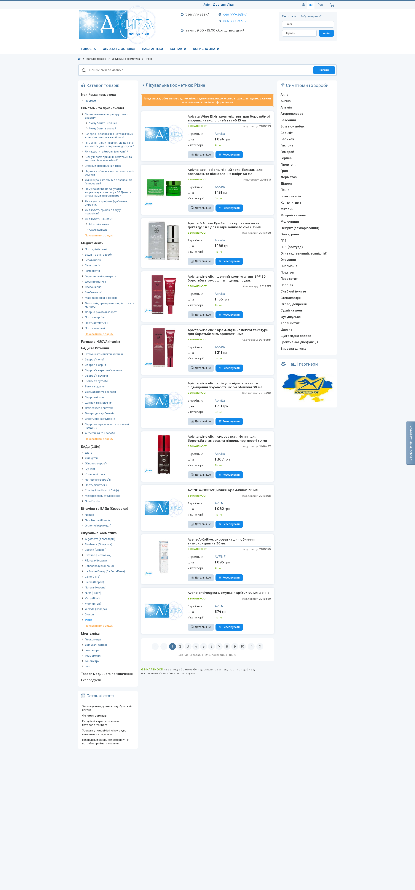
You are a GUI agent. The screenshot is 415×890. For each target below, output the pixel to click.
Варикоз (287, 139)
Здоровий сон (94, 397)
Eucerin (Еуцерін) (95, 549)
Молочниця (290, 221)
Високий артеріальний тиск (103, 165)
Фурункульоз (291, 317)
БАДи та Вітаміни (95, 348)
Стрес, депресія (294, 304)
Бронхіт (287, 133)
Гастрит (287, 145)
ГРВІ (284, 241)
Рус (320, 4)
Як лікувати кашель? (99, 218)
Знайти (324, 70)
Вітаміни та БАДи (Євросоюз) (104, 509)
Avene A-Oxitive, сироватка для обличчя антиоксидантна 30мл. (221, 541)
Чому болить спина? (102, 128)
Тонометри (92, 661)
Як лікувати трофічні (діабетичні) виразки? (107, 203)
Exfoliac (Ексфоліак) (98, 555)
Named (89, 514)
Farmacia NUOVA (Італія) (100, 342)
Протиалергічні (95, 317)
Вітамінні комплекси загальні (104, 354)
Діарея (286, 184)
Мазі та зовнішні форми (101, 297)
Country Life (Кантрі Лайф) (102, 490)
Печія (285, 190)
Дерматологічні (95, 281)
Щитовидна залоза (296, 336)
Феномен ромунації (94, 715)
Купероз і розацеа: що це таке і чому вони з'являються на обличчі (109, 135)
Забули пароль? (311, 16)
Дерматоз (289, 177)
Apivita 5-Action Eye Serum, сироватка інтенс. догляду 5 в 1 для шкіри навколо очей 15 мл (225, 225)
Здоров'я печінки (96, 375)
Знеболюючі (93, 292)
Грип (284, 171)
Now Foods (92, 501)
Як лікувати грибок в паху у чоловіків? (103, 211)
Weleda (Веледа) (96, 609)
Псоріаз (287, 285)
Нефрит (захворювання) (300, 228)
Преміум (90, 100)
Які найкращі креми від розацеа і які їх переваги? (108, 181)
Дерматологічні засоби (100, 391)
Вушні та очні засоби (98, 254)
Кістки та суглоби (96, 381)
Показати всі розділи (99, 235)
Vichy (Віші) (92, 598)
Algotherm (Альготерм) (100, 539)
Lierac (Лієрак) (94, 582)
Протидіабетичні (96, 249)
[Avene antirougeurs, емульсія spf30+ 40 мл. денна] (163, 610)
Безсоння (288, 120)
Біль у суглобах (293, 126)
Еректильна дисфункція (299, 342)
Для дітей (91, 458)
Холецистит (290, 323)
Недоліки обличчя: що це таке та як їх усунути (109, 173)
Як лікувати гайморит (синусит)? (106, 151)
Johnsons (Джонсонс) (99, 566)
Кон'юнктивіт (291, 202)
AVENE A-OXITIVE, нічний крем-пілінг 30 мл (223, 490)
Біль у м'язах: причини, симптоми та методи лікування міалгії (108, 158)
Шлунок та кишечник (98, 402)
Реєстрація (289, 16)
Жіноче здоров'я (96, 463)
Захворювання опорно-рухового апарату (107, 116)
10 (242, 646)
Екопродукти (91, 680)
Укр (310, 4)
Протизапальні (95, 328)
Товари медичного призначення (107, 674)
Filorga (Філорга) (96, 560)
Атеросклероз (292, 114)
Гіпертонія (289, 165)
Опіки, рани (290, 234)
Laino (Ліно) (92, 576)
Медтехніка (90, 633)
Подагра (287, 272)
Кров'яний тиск (95, 474)
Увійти (326, 33)
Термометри (93, 655)
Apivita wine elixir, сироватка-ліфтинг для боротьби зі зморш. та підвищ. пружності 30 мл (227, 438)
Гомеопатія (92, 270)
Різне (88, 619)
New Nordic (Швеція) (98, 520)
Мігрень (287, 209)
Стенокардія (291, 298)
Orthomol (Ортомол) (98, 525)
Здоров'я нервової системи (103, 370)
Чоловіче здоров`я (98, 479)
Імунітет (90, 468)
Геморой (287, 152)
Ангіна (286, 101)
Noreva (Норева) (96, 587)
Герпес (286, 158)
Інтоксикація (291, 196)
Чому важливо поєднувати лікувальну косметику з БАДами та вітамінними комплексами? (108, 192)
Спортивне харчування (100, 418)
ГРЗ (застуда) (292, 247)
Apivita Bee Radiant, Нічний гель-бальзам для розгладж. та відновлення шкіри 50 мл (225, 172)
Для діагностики (96, 644)
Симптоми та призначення (102, 108)
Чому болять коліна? (103, 123)
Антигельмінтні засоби (100, 433)
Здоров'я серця (95, 364)
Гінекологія (92, 265)
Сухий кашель (98, 229)
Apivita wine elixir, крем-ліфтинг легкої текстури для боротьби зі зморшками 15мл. (228, 332)
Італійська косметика (98, 95)
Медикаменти (92, 243)
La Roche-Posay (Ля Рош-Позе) (105, 571)
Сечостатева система (99, 408)
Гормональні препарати (101, 276)
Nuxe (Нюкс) (93, 592)
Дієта (88, 452)
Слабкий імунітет (294, 291)
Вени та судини (95, 386)
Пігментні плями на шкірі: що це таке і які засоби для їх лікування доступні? (109, 144)
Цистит (286, 330)
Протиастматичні (96, 322)
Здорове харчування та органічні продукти (107, 426)
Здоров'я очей (94, 359)
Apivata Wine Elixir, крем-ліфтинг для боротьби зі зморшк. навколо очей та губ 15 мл (229, 118)
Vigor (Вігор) (93, 603)
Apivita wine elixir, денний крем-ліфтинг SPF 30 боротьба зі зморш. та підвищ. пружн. (227, 278)
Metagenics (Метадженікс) (102, 495)
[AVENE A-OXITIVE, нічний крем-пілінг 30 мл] (163, 507)
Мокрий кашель (99, 224)
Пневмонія (289, 266)
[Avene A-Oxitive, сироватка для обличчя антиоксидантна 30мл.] (163, 557)
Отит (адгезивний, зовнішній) (304, 253)
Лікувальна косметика (99, 533)
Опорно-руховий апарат (101, 312)
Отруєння (288, 260)
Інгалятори (92, 650)
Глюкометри (93, 639)
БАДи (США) (90, 447)
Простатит (289, 279)
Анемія (286, 107)
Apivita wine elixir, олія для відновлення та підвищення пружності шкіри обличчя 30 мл (225, 385)
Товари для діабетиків (100, 413)
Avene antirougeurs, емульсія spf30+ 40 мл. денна (229, 593)
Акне (284, 95)
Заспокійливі (93, 287)
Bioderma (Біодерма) (98, 544)
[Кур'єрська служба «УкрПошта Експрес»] (307, 388)
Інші (87, 666)
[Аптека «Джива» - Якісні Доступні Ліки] (118, 24)
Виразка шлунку (293, 349)
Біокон (89, 614)
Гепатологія (93, 260)
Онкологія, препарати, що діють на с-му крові (109, 305)
